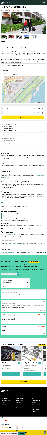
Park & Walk (18, 402)
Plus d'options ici (23, 381)
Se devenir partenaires (36, 400)
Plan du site (18, 407)
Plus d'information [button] (14, 433)
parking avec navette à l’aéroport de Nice (11, 234)
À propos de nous (35, 409)
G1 (1, 253)
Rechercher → (23, 117)
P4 (44, 252)
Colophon (34, 411)
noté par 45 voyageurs (25, 10)
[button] (23, 88)
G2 (7, 253)
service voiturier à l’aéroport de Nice (12, 243)
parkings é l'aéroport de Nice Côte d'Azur (27, 51)
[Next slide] (45, 22)
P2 (43, 252)
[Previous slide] (2, 22)
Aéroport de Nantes (5, 398)
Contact (33, 406)
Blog (33, 407)
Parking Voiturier (19, 400)
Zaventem (3, 402)
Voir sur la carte (7, 81)
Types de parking (20, 406)
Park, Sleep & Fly (20, 404)
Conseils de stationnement (37, 404)
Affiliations (34, 402)
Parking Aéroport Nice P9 (27, 236)
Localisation (5, 70)
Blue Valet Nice (32, 244)
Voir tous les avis (34, 261)
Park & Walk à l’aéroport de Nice (9, 252)
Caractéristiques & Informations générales (12, 65)
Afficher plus (42, 344)
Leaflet (37, 102)
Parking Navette (19, 398)
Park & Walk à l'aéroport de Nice (14, 53)
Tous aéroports (4, 404)
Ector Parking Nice (23, 244)
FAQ (32, 398)
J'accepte (21, 433)
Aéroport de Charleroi (5, 400)
